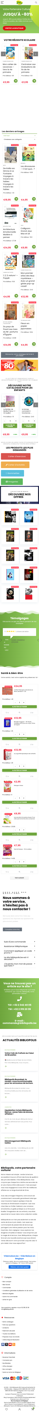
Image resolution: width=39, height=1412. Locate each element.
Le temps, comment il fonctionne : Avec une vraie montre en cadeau (8, 414)
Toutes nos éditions (9, 1334)
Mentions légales (8, 1294)
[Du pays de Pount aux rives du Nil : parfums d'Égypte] (10, 312)
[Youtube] (10, 1344)
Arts (4, 165)
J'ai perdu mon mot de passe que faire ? (18, 965)
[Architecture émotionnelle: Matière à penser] (10, 215)
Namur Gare (7, 1402)
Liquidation (10, 1397)
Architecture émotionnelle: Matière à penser (9, 233)
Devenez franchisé (9, 1357)
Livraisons (6, 1328)
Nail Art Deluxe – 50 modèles (23, 849)
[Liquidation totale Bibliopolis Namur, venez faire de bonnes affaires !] (19, 1117)
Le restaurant (27, 409)
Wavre (10, 1404)
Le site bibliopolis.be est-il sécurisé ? (16, 958)
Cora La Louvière (21, 1402)
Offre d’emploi (7, 1366)
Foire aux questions (9, 1325)
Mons (6, 1404)
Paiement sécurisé (9, 1331)
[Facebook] (2, 1344)
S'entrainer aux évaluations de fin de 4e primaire (10, 68)
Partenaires (30, 1394)
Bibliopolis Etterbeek (23, 1406)
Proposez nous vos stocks (11, 1337)
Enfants (23, 163)
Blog (5, 1397)
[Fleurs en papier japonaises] (28, 311)
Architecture (7, 226)
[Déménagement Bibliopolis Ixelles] (19, 1146)
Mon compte (7, 1282)
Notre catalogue (8, 1322)
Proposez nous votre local (17, 1399)
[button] (19, 942)
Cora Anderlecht (18, 1404)
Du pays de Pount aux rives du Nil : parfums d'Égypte (10, 330)
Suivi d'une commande (15, 941)
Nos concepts (7, 1369)
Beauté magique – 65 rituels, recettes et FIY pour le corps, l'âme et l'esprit (24, 723)
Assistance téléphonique (16, 946)
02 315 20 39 (25, 1307)
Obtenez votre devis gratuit (19, 1267)
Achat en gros (7, 1300)
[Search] (36, 2)
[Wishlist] (6, 1409)
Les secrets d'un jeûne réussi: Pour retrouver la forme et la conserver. (24, 818)
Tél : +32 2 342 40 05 (19, 1005)
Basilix (14, 1402)
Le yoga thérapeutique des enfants (25, 753)
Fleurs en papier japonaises (26, 326)
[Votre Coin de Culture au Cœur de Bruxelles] (19, 1058)
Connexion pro (7, 1360)
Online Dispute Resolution (11, 1340)
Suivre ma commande (10, 1297)
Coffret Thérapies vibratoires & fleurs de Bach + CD (23, 690)
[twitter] (6, 1344)
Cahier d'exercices (8, 61)
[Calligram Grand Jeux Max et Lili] (28, 215)
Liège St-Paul (30, 1402)
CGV (25, 1390)
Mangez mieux (18, 785)
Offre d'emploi (19, 1397)
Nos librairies (7, 1363)
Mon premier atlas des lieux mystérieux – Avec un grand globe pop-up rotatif (28, 279)
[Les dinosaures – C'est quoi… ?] (28, 154)
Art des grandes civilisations (7, 322)
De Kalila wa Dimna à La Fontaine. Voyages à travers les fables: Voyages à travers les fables (9, 179)
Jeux (22, 225)
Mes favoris (6, 1285)
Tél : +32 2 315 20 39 (19, 1009)
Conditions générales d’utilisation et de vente (18, 1291)
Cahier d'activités (8, 272)
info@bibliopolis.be (7, 1309)
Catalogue (19, 1396)
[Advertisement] (19, 108)
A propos (7, 1394)
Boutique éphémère (29, 1397)
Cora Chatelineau (29, 1404)
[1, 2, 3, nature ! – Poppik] (10, 262)
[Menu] (2, 2)
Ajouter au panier (16, 81)
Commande (7, 1288)
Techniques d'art (25, 320)
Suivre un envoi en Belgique (12, 1372)
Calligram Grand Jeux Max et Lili (26, 231)
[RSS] (13, 1344)
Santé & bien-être (12, 673)
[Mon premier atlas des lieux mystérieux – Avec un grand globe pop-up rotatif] (28, 261)
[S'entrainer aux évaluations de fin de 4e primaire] (10, 53)
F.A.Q (27, 1399)
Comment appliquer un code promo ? (18, 952)
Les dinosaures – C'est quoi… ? (28, 167)
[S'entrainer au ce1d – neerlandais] (28, 53)
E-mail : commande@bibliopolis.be (19, 1022)
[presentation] (3, 54)
